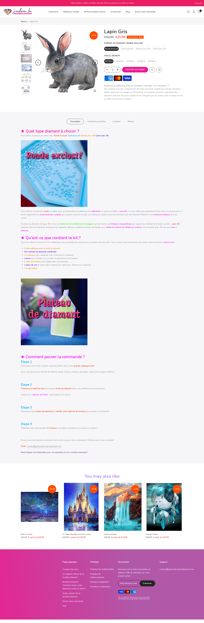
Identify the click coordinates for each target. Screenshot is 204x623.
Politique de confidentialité (102, 569)
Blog (128, 11)
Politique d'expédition (99, 582)
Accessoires (115, 11)
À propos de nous (70, 569)
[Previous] (38, 62)
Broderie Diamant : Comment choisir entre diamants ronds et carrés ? (74, 585)
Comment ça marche (97, 121)
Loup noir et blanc (152, 534)
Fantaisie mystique (110, 534)
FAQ (64, 606)
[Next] (95, 62)
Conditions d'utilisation (100, 586)
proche (6, 3)
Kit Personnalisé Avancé (94, 11)
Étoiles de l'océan (26, 534)
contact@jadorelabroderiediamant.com (44, 446)
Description (75, 121)
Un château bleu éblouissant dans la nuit (76, 534)
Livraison (117, 121)
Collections (53, 11)
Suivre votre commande (145, 11)
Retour (131, 121)
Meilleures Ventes (71, 11)
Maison (24, 21)
